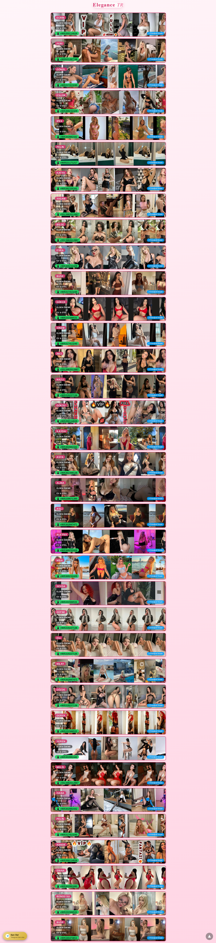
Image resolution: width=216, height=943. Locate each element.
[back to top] (209, 936)
